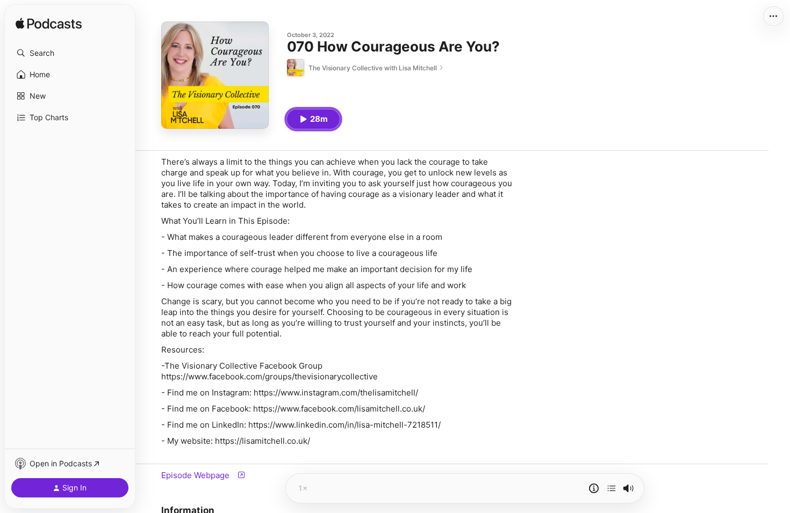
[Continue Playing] (611, 488)
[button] (70, 53)
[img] (49, 24)
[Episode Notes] (593, 488)
